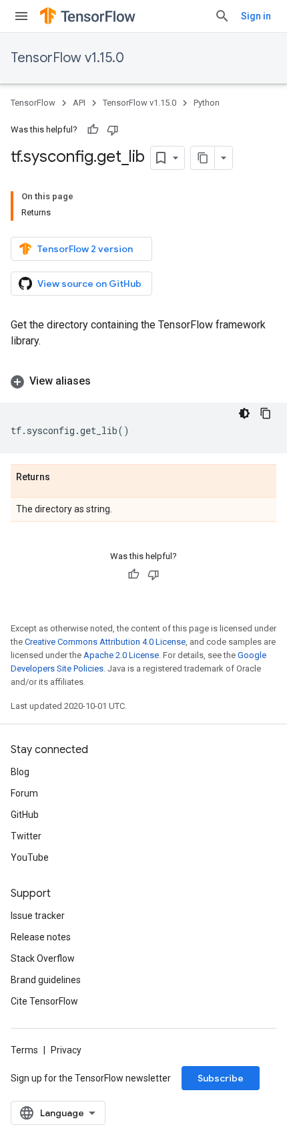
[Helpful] (93, 130)
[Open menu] (21, 16)
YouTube (30, 857)
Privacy (66, 1050)
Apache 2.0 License (121, 655)
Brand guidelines (46, 979)
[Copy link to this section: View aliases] (104, 381)
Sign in (256, 16)
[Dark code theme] (244, 413)
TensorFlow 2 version (85, 249)
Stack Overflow (43, 958)
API (79, 103)
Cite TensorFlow (44, 1001)
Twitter (26, 836)
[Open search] (222, 16)
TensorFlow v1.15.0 (67, 57)
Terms (24, 1050)
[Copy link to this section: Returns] (63, 478)
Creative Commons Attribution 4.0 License (105, 642)
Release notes (41, 937)
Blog (20, 771)
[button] (143, 381)
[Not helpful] (113, 130)
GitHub (25, 814)
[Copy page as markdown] (203, 157)
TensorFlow (33, 103)
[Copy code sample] (265, 413)
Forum (24, 793)
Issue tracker (38, 915)
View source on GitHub (89, 284)
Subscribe (221, 1078)
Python (207, 103)
